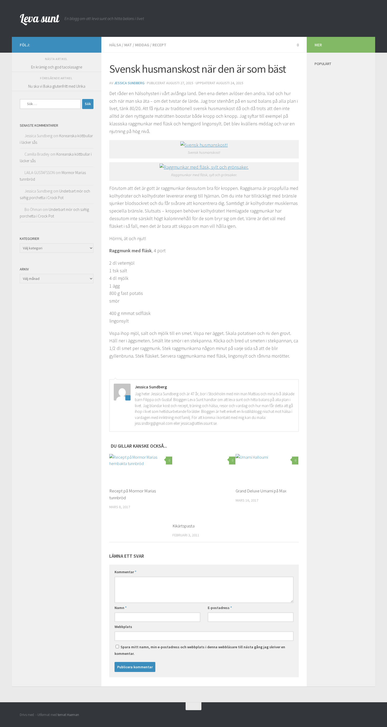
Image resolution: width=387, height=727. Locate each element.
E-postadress (220, 607)
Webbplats (123, 626)
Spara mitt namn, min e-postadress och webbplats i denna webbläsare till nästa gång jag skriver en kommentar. (200, 650)
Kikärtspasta (183, 526)
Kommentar (125, 572)
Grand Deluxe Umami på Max (261, 491)
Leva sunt (39, 18)
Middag (142, 44)
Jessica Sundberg (129, 83)
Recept (159, 44)
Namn (121, 607)
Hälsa (115, 44)
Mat (128, 44)
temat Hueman (68, 715)
